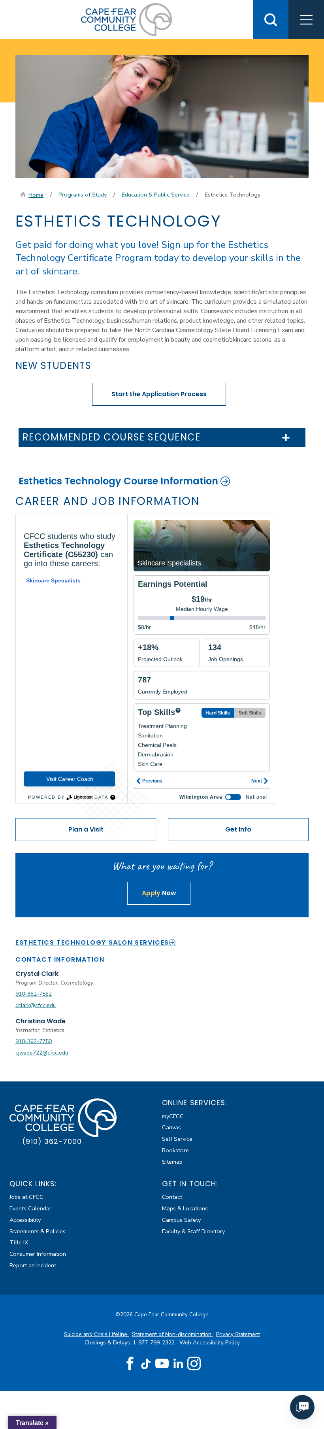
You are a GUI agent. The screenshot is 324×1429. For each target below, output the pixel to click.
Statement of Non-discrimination (172, 1334)
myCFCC (173, 1116)
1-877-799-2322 (154, 1342)
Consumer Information (37, 1254)
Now (159, 893)
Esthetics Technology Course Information (118, 481)
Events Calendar (30, 1208)
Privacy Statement (238, 1334)
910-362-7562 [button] (33, 994)
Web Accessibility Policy (209, 1342)
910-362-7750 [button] (33, 1041)
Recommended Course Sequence (112, 437)
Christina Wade (40, 1021)
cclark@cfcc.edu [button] (35, 1005)
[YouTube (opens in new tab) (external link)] (162, 1364)
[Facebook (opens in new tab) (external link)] (130, 1364)
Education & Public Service (156, 194)
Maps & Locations (185, 1208)
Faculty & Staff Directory (193, 1231)
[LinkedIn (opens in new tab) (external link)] (178, 1363)
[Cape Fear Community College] (126, 19)
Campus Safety (181, 1220)
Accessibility (25, 1220)
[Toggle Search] (271, 19)
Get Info (238, 829)
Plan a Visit (86, 829)
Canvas (171, 1127)
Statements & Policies (37, 1231)
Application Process (159, 394)
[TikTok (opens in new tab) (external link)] (146, 1363)
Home (35, 195)
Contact (172, 1197)
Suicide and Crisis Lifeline (96, 1334)
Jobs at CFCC (26, 1197)
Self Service (177, 1139)
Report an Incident (32, 1265)
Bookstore (175, 1150)
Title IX (18, 1242)
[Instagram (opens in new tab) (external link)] (194, 1364)
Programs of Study (82, 194)
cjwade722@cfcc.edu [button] (41, 1053)
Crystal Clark (36, 973)
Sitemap (172, 1162)
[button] (306, 19)
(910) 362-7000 (52, 1141)
